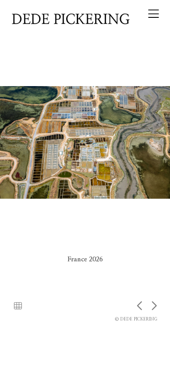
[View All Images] (18, 306)
